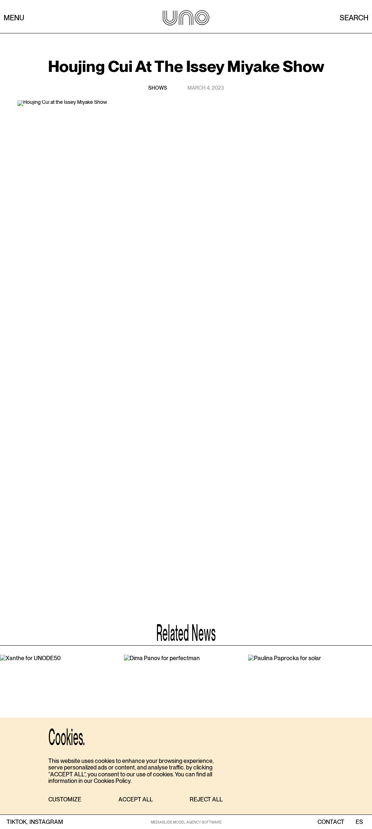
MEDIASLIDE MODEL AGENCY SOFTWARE (186, 822)
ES (359, 822)
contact (331, 822)
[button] (64, 799)
